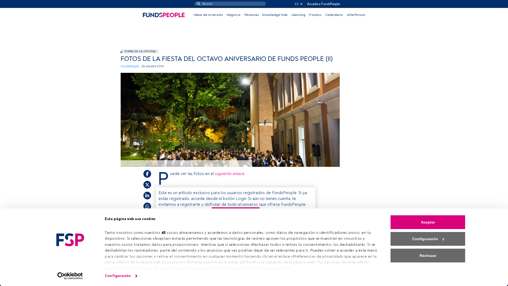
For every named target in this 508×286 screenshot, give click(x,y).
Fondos (315, 15)
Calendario (334, 15)
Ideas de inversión (208, 15)
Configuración (118, 276)
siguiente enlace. (230, 173)
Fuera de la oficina (140, 51)
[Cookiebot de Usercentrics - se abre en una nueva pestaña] (70, 276)
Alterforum (356, 15)
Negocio (234, 15)
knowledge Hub (275, 15)
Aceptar (428, 222)
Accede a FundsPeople (323, 4)
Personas (251, 15)
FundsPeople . (130, 66)
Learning (299, 15)
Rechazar (428, 255)
